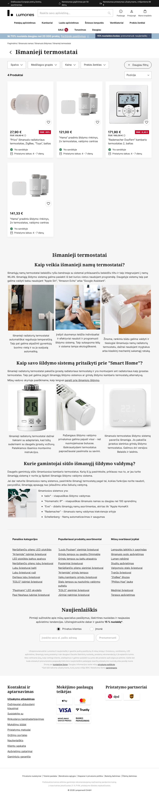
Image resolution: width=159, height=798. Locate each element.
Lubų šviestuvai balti (24, 568)
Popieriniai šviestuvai (70, 563)
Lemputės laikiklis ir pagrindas (129, 549)
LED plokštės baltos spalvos (29, 558)
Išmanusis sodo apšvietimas (127, 554)
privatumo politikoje (106, 664)
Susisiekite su (15, 713)
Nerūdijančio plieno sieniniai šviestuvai (80, 568)
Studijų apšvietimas (122, 563)
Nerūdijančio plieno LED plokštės (31, 549)
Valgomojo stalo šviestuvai (127, 568)
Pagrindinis (12, 43)
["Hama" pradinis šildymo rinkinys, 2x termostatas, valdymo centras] (79, 119)
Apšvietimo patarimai (19, 751)
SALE (61, 29)
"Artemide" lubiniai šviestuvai (29, 554)
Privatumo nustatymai (31, 776)
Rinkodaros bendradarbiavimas (25, 719)
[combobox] (75, 13)
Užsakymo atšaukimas (21, 699)
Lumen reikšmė (120, 558)
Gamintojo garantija (19, 756)
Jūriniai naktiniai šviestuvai (74, 595)
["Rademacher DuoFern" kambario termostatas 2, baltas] (129, 119)
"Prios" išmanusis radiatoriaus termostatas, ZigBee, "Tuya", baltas (30, 141)
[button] (48, 122)
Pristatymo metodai (19, 729)
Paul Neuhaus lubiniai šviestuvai (31, 595)
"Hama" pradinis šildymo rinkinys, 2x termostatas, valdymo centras (78, 139)
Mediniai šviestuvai (122, 590)
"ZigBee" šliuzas (120, 577)
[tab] (16, 65)
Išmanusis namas (26, 43)
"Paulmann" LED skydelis (26, 590)
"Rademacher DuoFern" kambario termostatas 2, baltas (127, 141)
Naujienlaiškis (15, 740)
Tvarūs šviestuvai (121, 572)
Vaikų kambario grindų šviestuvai (77, 577)
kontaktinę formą (60, 664)
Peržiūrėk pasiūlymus (73, 36)
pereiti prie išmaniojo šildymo (82, 380)
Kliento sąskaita (16, 746)
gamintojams (111, 667)
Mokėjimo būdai (16, 724)
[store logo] (20, 13)
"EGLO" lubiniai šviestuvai (27, 581)
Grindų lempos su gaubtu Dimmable (79, 554)
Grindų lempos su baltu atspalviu (77, 558)
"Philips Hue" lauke (122, 581)
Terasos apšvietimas (123, 595)
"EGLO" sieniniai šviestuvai (73, 590)
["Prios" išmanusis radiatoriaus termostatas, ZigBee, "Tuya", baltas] (30, 119)
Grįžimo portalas (17, 735)
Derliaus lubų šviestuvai (26, 577)
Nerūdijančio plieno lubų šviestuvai (32, 563)
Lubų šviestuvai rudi (24, 572)
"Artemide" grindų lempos (73, 572)
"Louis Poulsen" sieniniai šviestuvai (78, 549)
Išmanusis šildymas (43, 43)
